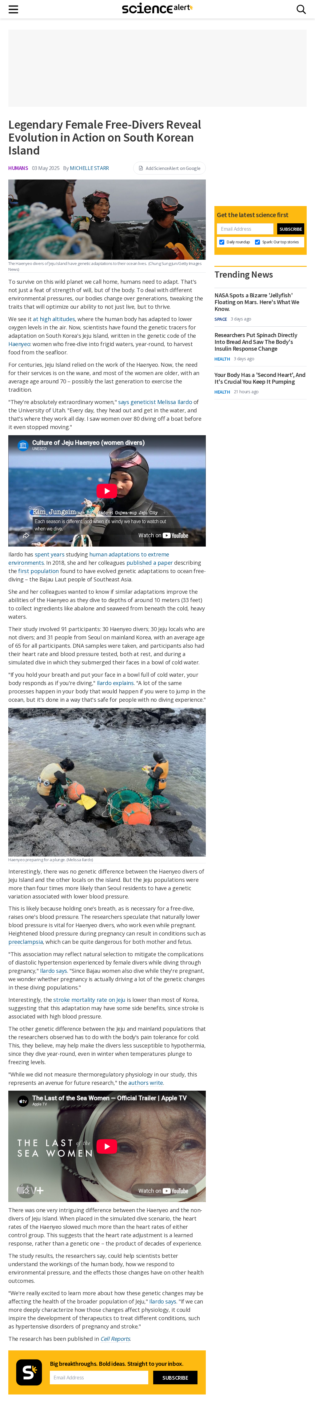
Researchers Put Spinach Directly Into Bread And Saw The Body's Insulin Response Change (255, 342)
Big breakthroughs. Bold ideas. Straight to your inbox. (116, 1363)
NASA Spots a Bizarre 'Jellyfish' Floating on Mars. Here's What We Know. (256, 302)
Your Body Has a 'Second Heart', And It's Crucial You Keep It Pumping (259, 378)
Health (222, 359)
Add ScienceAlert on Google (173, 168)
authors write (145, 1082)
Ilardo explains (115, 683)
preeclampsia (25, 941)
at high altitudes (54, 319)
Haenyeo (19, 344)
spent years (50, 554)
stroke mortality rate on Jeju (89, 999)
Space (220, 319)
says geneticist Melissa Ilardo (155, 402)
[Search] (301, 9)
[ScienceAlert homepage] (157, 9)
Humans (18, 167)
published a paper (149, 562)
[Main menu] (13, 9)
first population (38, 571)
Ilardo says (53, 970)
